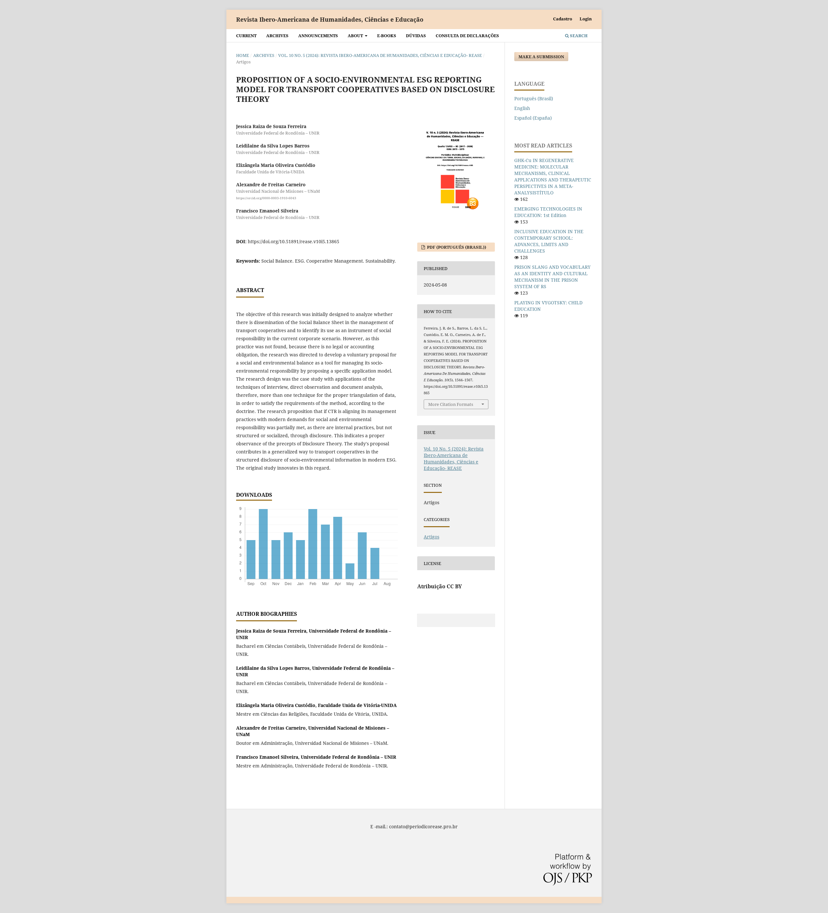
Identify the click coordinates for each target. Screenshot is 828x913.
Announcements (318, 35)
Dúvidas (416, 35)
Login (586, 19)
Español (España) (533, 118)
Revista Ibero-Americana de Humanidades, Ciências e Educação (329, 19)
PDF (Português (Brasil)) (456, 247)
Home (242, 55)
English (522, 108)
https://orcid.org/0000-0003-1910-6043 (266, 198)
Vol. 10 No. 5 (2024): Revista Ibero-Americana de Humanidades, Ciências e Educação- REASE (380, 55)
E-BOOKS (386, 35)
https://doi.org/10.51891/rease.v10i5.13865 (293, 241)
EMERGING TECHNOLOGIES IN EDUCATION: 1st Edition (548, 212)
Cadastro (562, 19)
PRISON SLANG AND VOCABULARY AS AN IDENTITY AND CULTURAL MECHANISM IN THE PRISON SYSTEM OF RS (552, 276)
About (356, 35)
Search (578, 35)
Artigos (431, 537)
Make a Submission (541, 57)
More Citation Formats (450, 404)
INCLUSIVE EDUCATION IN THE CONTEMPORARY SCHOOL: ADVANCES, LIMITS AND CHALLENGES (548, 241)
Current (246, 35)
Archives (277, 35)
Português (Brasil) (533, 98)
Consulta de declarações (467, 35)
